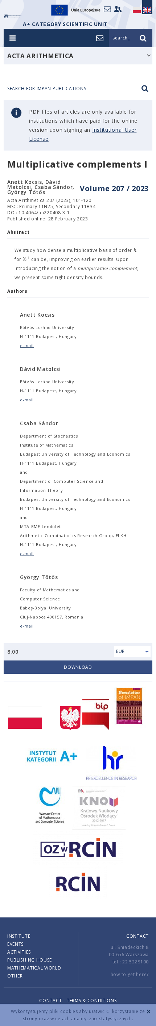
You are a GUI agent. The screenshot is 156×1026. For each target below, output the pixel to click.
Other (15, 976)
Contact (137, 936)
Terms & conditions (92, 1000)
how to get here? (130, 974)
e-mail (27, 345)
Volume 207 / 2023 (114, 188)
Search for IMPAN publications (46, 88)
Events (15, 944)
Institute (18, 936)
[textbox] (135, 250)
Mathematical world (34, 968)
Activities (19, 952)
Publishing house (29, 960)
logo (13, 16)
